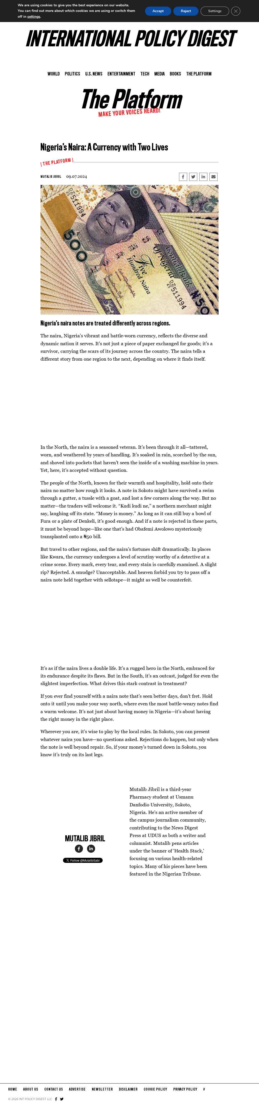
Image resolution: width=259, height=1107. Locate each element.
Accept (158, 11)
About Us (30, 1089)
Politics (72, 74)
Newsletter (102, 1089)
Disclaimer (128, 1089)
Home (12, 1089)
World (54, 74)
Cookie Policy (155, 1089)
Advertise (77, 1089)
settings (33, 16)
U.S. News (93, 74)
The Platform (198, 74)
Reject (186, 11)
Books (175, 74)
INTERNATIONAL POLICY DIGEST (129, 40)
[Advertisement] (129, 402)
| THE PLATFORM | (57, 162)
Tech (144, 74)
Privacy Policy (185, 1089)
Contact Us (53, 1089)
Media (159, 74)
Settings (215, 11)
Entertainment (121, 74)
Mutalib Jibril (50, 176)
